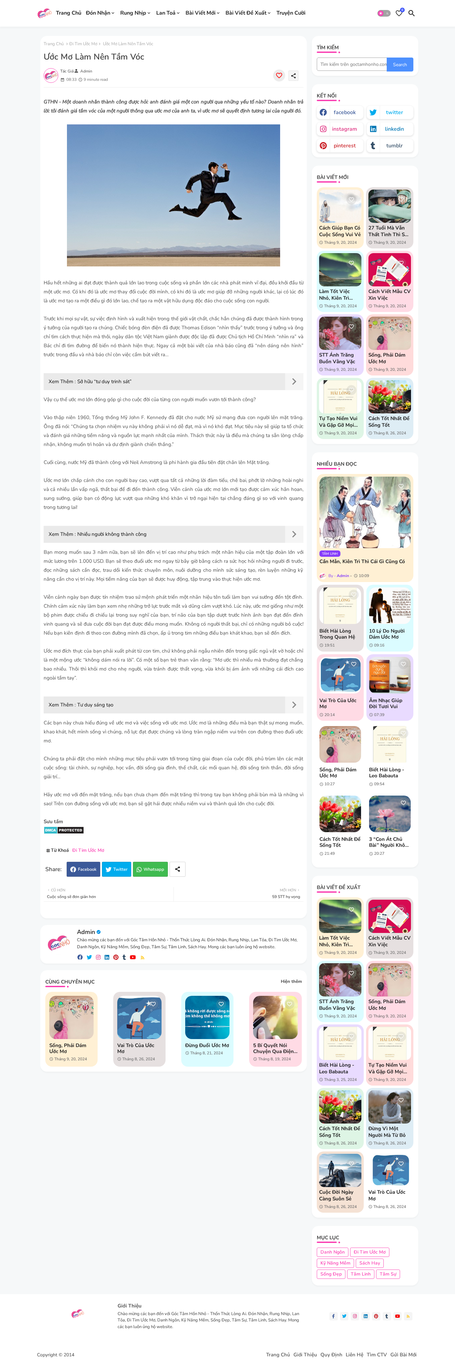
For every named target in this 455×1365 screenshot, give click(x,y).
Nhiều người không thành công (112, 534)
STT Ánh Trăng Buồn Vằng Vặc (337, 358)
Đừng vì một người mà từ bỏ (387, 1131)
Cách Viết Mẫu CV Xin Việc (389, 294)
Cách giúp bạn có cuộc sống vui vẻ (340, 231)
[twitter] (89, 957)
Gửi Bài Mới (403, 1355)
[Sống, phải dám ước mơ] (340, 744)
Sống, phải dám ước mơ (67, 1048)
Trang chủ (54, 44)
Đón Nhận (98, 13)
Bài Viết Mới (201, 13)
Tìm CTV (377, 1355)
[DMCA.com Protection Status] (64, 832)
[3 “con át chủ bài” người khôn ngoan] (390, 814)
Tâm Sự (388, 1274)
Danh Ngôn (332, 1252)
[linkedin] (107, 957)
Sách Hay (369, 1263)
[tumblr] (124, 957)
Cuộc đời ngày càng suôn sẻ (336, 1195)
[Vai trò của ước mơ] (340, 675)
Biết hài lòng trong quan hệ (337, 634)
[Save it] (279, 75)
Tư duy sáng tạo (95, 704)
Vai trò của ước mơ (135, 1048)
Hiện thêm (291, 982)
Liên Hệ (354, 1355)
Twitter (120, 869)
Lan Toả (166, 13)
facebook (345, 112)
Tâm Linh (361, 1274)
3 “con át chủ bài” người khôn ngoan (388, 842)
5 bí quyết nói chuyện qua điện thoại (273, 1048)
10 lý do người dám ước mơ (387, 634)
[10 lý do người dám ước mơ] (390, 605)
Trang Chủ (68, 13)
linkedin (394, 129)
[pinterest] (116, 957)
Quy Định (331, 1355)
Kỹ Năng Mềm (335, 1263)
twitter (394, 112)
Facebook (87, 869)
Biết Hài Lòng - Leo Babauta (386, 773)
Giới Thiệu (305, 1355)
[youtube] (133, 957)
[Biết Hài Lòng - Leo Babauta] (390, 744)
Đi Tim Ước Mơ (83, 44)
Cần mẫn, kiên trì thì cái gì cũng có (362, 561)
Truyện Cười (290, 13)
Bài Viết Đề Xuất (246, 13)
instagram (344, 129)
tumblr (394, 145)
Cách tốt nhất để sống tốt (388, 421)
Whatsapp (154, 869)
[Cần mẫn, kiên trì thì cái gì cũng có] (365, 512)
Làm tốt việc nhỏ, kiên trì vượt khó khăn (337, 294)
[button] (384, 13)
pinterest (345, 145)
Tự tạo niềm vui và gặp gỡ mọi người (338, 421)
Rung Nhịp (133, 13)
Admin (86, 932)
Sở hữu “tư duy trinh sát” (104, 381)
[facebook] (80, 957)
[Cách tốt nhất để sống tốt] (340, 814)
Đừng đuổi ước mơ (207, 1045)
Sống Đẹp (331, 1274)
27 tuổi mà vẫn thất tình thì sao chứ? (389, 231)
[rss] (142, 957)
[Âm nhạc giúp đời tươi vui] (390, 675)
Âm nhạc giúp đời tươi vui (385, 703)
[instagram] (98, 957)
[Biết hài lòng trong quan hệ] (340, 605)
